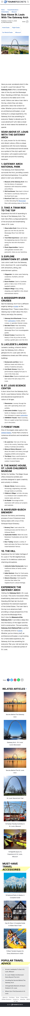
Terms (17, 997)
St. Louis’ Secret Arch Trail (15, 798)
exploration (24, 415)
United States (6, 433)
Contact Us (16, 999)
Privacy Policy (24, 997)
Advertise (22, 999)
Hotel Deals (6, 27)
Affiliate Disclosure (6, 999)
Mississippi (22, 201)
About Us (5, 997)
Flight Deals (16, 27)
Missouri (18, 32)
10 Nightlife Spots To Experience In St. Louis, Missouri (15, 854)
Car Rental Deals (7, 32)
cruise (16, 306)
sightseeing (12, 321)
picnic (20, 631)
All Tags (16, 1001)
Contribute (11, 997)
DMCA (28, 999)
